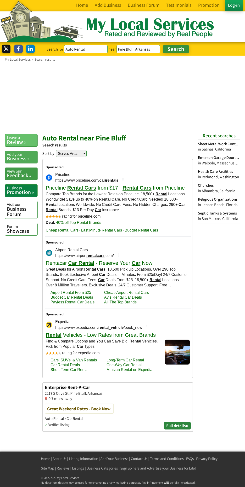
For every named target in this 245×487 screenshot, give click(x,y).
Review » (16, 140)
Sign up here (129, 468)
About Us (60, 458)
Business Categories (102, 468)
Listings (78, 468)
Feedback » (19, 173)
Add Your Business (114, 458)
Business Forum (16, 209)
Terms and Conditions (167, 458)
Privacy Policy (206, 458)
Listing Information (83, 458)
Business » (18, 156)
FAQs (190, 458)
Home (45, 458)
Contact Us (139, 458)
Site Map (47, 468)
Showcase (18, 229)
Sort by (48, 153)
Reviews (63, 468)
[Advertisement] (122, 97)
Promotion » (20, 190)
